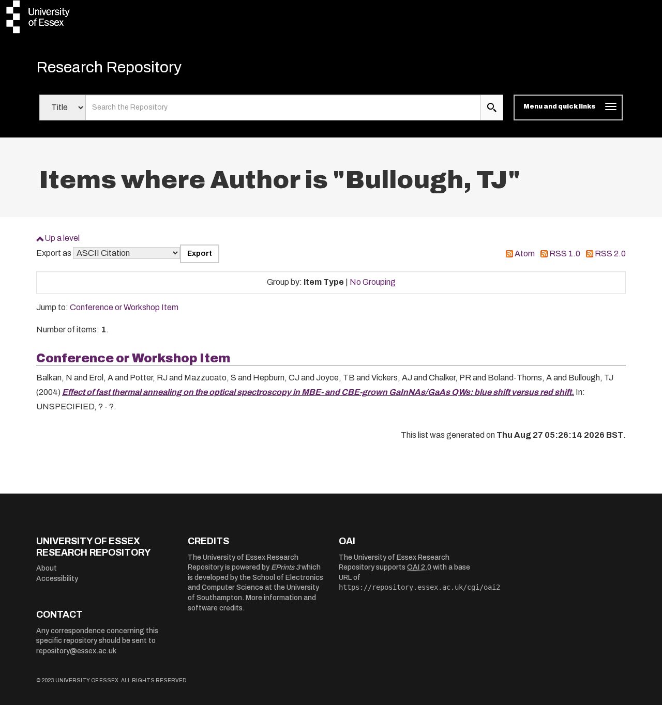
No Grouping (373, 282)
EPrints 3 (285, 567)
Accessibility (57, 579)
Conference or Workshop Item (124, 307)
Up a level (62, 238)
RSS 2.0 (610, 253)
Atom (525, 253)
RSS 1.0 (564, 253)
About (46, 568)
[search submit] (491, 107)
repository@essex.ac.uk (76, 651)
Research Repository (109, 67)
